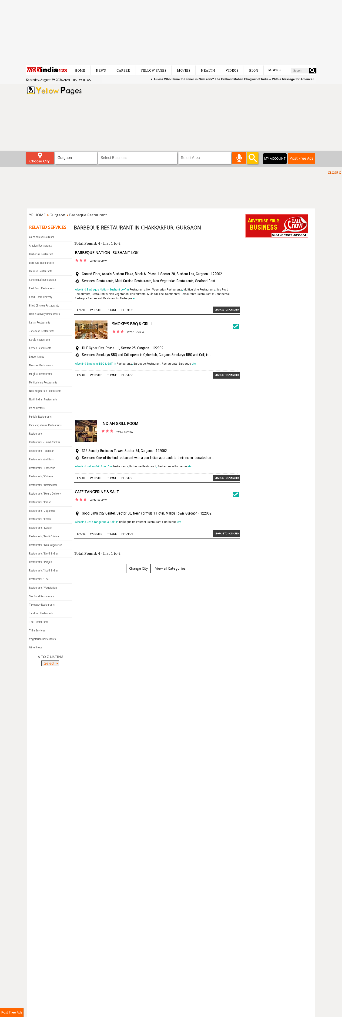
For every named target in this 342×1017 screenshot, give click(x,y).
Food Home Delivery (40, 297)
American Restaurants (41, 237)
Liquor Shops (36, 356)
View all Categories (170, 568)
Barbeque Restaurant (88, 215)
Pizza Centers (37, 408)
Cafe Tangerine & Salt (97, 491)
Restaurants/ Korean (40, 527)
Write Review (98, 261)
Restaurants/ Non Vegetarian (45, 545)
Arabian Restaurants (40, 245)
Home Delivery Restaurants (44, 314)
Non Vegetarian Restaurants (45, 391)
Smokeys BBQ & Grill (132, 323)
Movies (183, 70)
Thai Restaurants (38, 622)
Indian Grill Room (119, 423)
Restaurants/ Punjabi (41, 562)
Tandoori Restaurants (41, 613)
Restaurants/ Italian (40, 502)
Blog (253, 70)
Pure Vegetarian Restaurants (45, 425)
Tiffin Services (37, 630)
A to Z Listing (50, 656)
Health (208, 70)
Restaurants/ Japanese (42, 510)
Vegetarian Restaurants (42, 639)
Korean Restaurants (40, 348)
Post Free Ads (301, 158)
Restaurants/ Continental (43, 485)
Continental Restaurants (42, 279)
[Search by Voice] (239, 158)
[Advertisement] (171, 32)
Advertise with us (77, 80)
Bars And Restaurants (41, 262)
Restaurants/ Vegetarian (43, 587)
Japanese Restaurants (41, 331)
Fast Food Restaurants (42, 288)
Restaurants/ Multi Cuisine (44, 536)
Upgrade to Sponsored (227, 309)
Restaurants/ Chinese (41, 476)
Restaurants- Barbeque (42, 468)
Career (123, 70)
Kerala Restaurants (39, 339)
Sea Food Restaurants (41, 596)
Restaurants (36, 433)
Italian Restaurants (39, 322)
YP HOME (37, 215)
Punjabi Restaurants (40, 416)
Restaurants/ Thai (39, 579)
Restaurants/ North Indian (43, 553)
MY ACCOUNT (275, 158)
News (101, 70)
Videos (232, 70)
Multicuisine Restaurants (43, 382)
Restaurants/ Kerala (40, 519)
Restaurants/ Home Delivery (45, 493)
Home (80, 70)
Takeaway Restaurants (42, 604)
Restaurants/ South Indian (43, 570)
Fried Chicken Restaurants (44, 305)
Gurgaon (57, 215)
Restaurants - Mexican (41, 450)
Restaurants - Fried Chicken (44, 442)
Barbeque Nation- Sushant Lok (106, 252)
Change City (138, 568)
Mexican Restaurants (41, 365)
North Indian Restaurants (43, 399)
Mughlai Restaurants (41, 374)
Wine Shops (35, 647)
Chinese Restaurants (40, 271)
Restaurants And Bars (41, 459)
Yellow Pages (153, 70)
